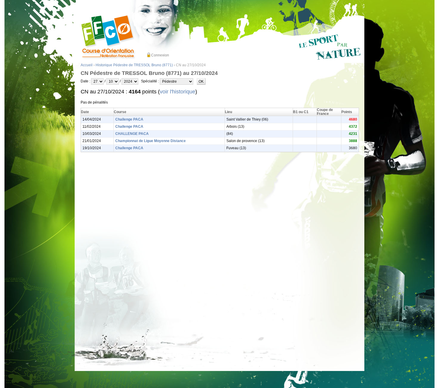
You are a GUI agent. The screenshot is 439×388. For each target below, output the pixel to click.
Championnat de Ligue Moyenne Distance (150, 141)
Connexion (160, 55)
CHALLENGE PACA (132, 134)
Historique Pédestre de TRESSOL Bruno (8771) (134, 65)
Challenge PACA (129, 119)
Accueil (87, 65)
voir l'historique (177, 92)
